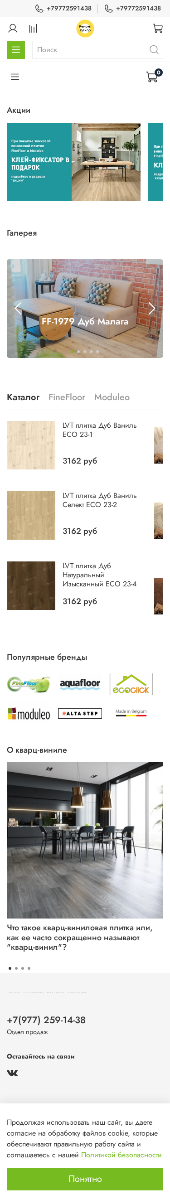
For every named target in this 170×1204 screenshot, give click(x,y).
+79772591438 (69, 8)
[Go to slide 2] (79, 351)
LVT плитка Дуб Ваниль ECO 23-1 (100, 430)
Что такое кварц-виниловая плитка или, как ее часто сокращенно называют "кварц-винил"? (80, 937)
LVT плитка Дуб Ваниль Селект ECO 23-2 (100, 500)
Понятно (85, 1178)
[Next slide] (151, 308)
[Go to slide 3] (85, 351)
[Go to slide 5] (98, 351)
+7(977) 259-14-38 (46, 1020)
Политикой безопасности (121, 1155)
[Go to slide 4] (91, 351)
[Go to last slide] (18, 308)
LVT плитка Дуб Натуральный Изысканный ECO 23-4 (99, 575)
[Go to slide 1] (72, 351)
